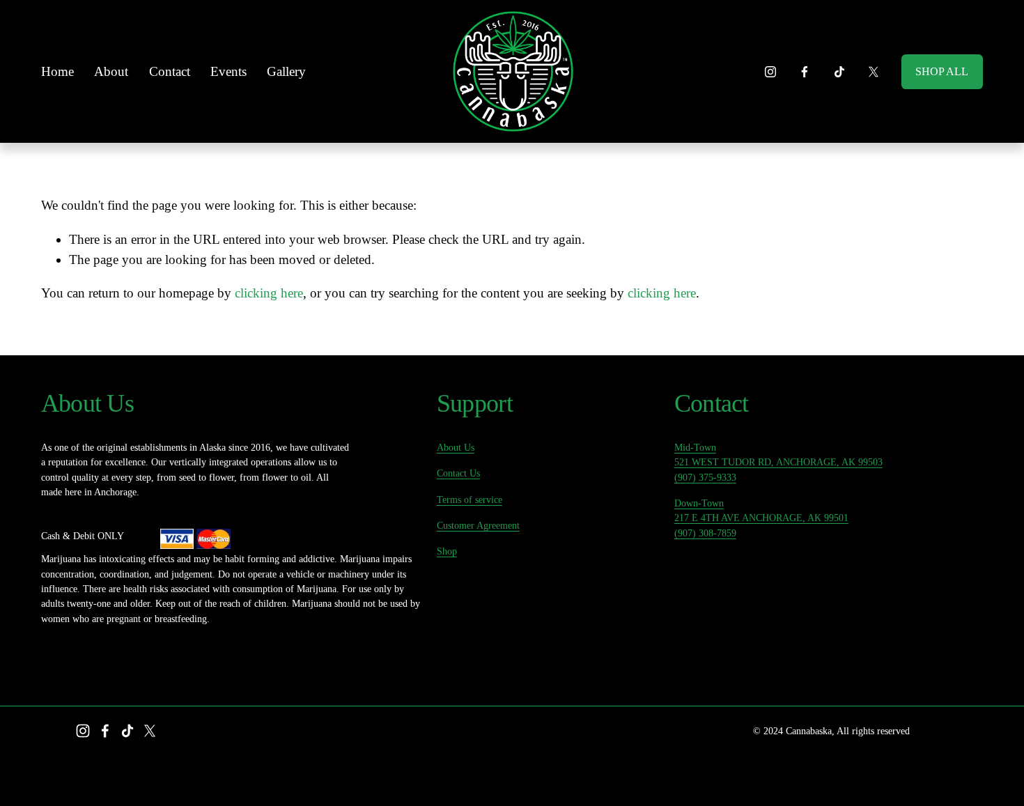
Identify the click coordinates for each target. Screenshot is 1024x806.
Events (228, 71)
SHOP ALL (941, 71)
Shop (447, 551)
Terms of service (469, 499)
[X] (874, 72)
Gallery (286, 71)
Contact (169, 71)
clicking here (269, 293)
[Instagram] (770, 72)
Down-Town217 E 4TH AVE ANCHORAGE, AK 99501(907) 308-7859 (761, 517)
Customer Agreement (478, 525)
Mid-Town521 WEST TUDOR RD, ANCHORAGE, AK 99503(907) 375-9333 (778, 462)
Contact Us (458, 473)
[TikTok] (839, 72)
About (111, 71)
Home (57, 71)
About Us (455, 447)
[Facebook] (805, 72)
